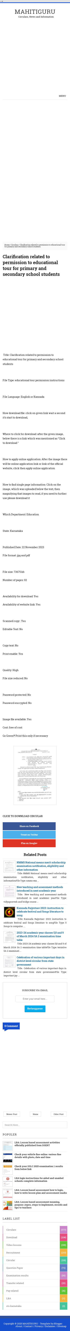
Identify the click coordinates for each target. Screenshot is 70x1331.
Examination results (17, 1275)
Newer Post (11, 1114)
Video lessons (14, 1245)
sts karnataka (13, 1306)
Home (7, 245)
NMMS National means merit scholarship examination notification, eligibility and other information (41, 866)
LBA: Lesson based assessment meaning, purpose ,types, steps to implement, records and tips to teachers (41, 1204)
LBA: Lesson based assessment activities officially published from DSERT (37, 1144)
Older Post (59, 1114)
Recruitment (13, 1252)
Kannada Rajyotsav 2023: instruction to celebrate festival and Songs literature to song (40, 911)
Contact (28, 1326)
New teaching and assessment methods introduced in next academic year (40, 888)
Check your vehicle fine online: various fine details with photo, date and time (38, 1156)
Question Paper (14, 1267)
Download (11, 1237)
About (18, 1326)
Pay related (12, 1290)
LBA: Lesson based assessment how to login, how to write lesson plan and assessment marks (41, 1191)
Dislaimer (50, 1326)
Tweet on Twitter (29, 834)
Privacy (39, 1326)
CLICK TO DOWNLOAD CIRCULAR (23, 816)
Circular (10, 1260)
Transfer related (15, 1283)
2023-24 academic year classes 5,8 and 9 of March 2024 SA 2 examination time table (40, 936)
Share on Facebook (29, 826)
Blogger (58, 1323)
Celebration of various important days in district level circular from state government (40, 961)
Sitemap (61, 1326)
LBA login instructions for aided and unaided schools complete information (39, 1179)
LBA (8, 1298)
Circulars (14, 245)
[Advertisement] (35, 52)
